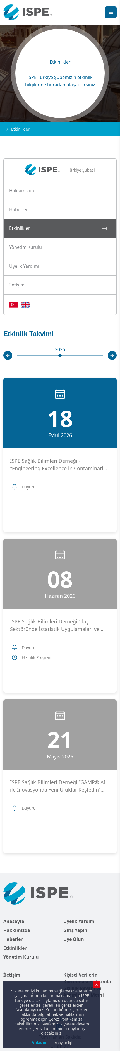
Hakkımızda (16, 930)
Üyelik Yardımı (79, 921)
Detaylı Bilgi (62, 1042)
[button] (60, 190)
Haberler (13, 939)
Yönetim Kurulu (21, 957)
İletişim (11, 975)
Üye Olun (73, 939)
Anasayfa (13, 921)
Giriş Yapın (75, 930)
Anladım (40, 1042)
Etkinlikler (15, 948)
